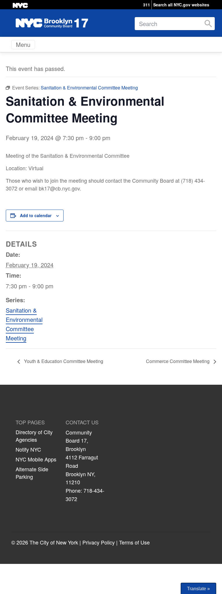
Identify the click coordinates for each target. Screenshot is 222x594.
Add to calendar (35, 215)
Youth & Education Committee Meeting (63, 361)
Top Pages (30, 422)
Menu (23, 44)
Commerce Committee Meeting (178, 361)
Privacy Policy (98, 542)
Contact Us (82, 422)
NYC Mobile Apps (36, 459)
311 (146, 5)
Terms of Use (134, 542)
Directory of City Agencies (34, 435)
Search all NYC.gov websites (181, 5)
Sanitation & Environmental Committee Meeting (24, 324)
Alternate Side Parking (32, 472)
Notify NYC (28, 449)
